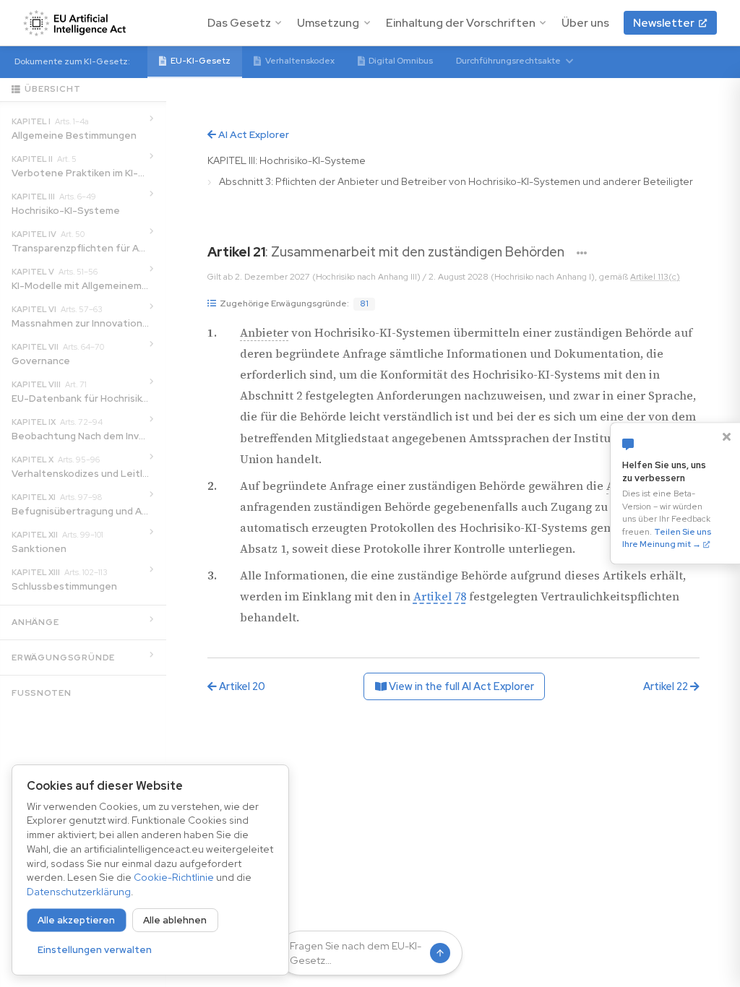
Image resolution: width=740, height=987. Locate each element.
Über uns (585, 22)
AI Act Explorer (252, 134)
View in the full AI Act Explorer (460, 686)
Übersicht (52, 89)
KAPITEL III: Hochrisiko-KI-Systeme (286, 160)
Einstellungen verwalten (95, 950)
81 (364, 303)
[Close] (726, 436)
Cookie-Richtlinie (174, 877)
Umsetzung (328, 22)
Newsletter (663, 22)
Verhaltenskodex (300, 60)
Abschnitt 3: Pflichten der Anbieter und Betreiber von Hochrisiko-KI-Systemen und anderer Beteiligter (456, 181)
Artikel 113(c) (655, 277)
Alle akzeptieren (76, 920)
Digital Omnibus (401, 60)
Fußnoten (41, 693)
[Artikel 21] (582, 253)
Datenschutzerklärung (79, 891)
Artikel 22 (666, 686)
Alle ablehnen (175, 920)
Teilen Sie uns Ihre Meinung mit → (666, 538)
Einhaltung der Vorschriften (460, 22)
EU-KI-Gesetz (201, 60)
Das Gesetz (239, 22)
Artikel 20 (241, 686)
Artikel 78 (439, 596)
